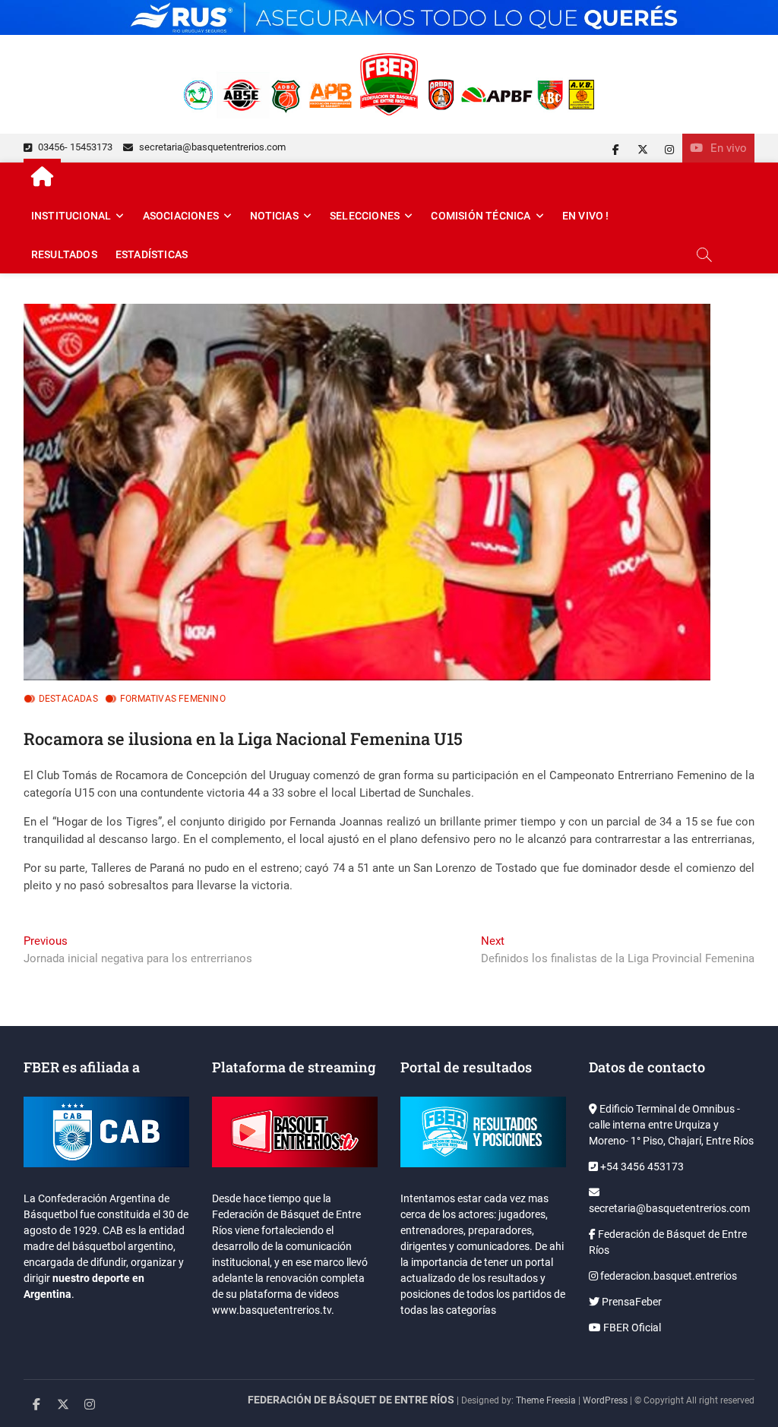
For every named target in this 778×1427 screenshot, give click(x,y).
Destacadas (68, 698)
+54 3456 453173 (641, 1166)
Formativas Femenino (173, 698)
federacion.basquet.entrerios (667, 1276)
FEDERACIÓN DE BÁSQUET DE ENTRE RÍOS (351, 1400)
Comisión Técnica (480, 216)
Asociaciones (181, 216)
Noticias (274, 216)
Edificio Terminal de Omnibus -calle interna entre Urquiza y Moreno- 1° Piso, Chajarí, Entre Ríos (671, 1125)
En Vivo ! (585, 216)
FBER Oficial (631, 1327)
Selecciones (365, 216)
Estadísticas (151, 254)
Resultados (64, 254)
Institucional (71, 216)
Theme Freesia (546, 1400)
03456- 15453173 (74, 147)
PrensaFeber (630, 1302)
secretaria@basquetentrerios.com (211, 147)
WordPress (605, 1400)
